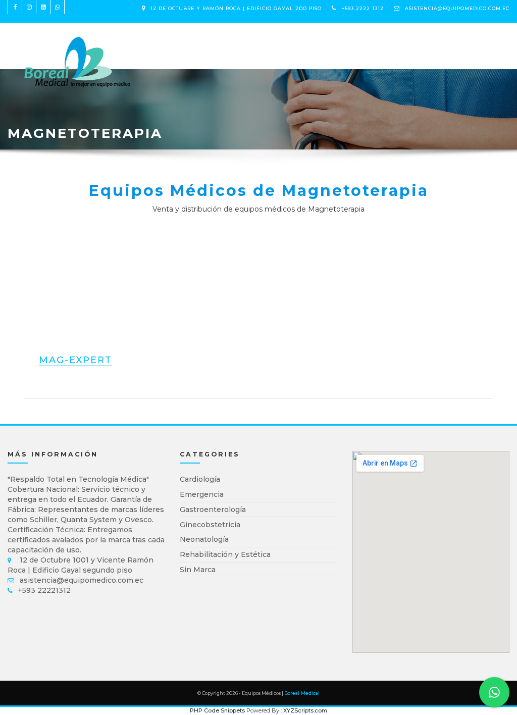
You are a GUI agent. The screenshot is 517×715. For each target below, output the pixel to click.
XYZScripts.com (305, 710)
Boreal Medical (302, 693)
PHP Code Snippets (217, 710)
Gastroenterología (213, 509)
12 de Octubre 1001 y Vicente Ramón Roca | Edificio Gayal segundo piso (80, 565)
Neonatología (204, 539)
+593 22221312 (44, 590)
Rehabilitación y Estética (225, 554)
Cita (270, 40)
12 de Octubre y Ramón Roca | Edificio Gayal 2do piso (236, 8)
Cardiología (200, 479)
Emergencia (202, 494)
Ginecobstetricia (210, 524)
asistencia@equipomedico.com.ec (457, 8)
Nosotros (231, 40)
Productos (174, 40)
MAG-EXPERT (75, 360)
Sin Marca (198, 569)
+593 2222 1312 (363, 8)
